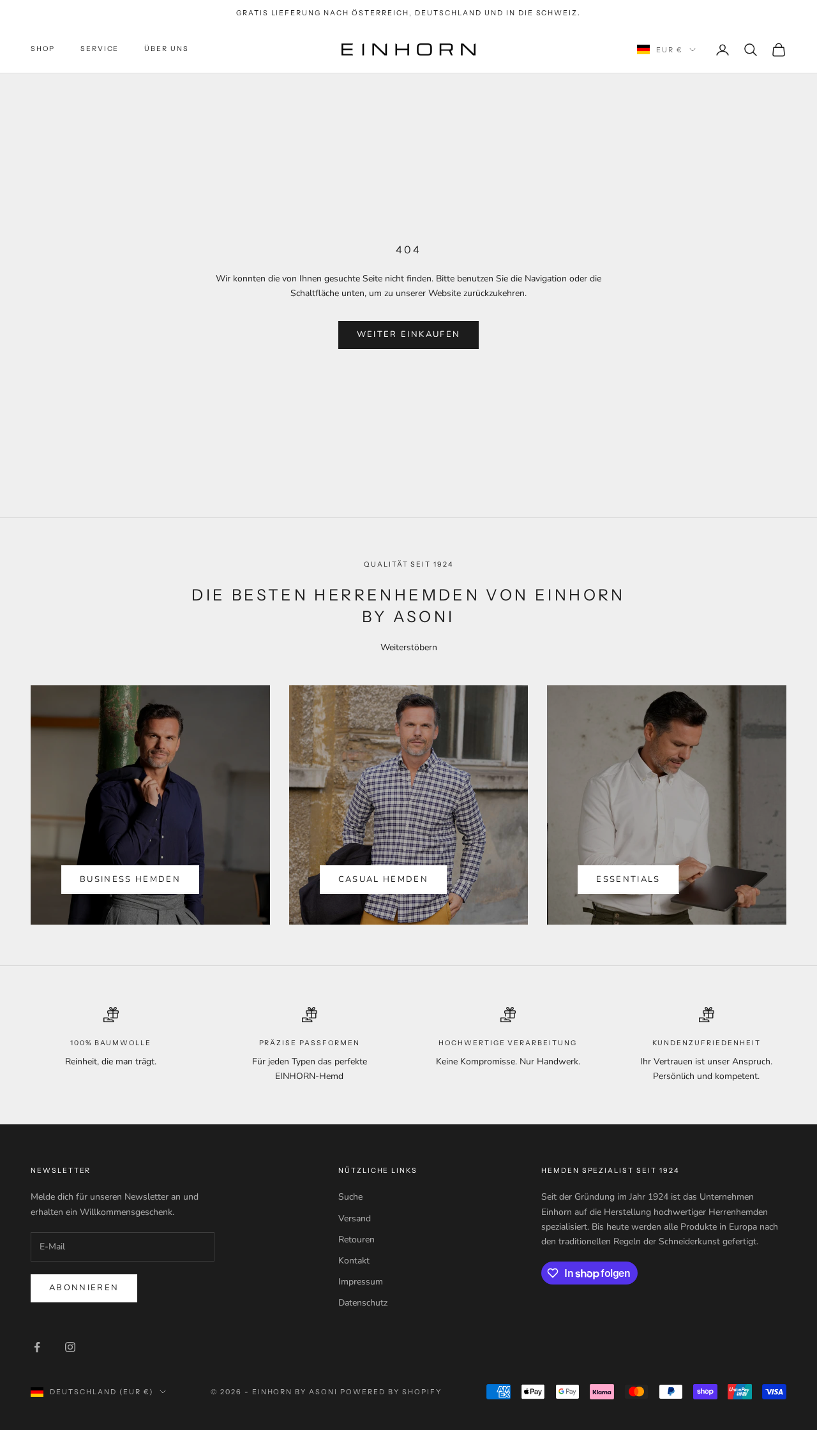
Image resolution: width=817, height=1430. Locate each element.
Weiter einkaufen (408, 334)
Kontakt (354, 1261)
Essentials (628, 879)
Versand (354, 1218)
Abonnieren (84, 1287)
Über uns (166, 49)
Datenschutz (362, 1303)
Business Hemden (130, 879)
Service (99, 49)
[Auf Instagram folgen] (70, 1347)
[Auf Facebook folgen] (37, 1347)
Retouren (356, 1239)
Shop (43, 49)
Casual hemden (383, 879)
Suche (350, 1197)
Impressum (360, 1282)
